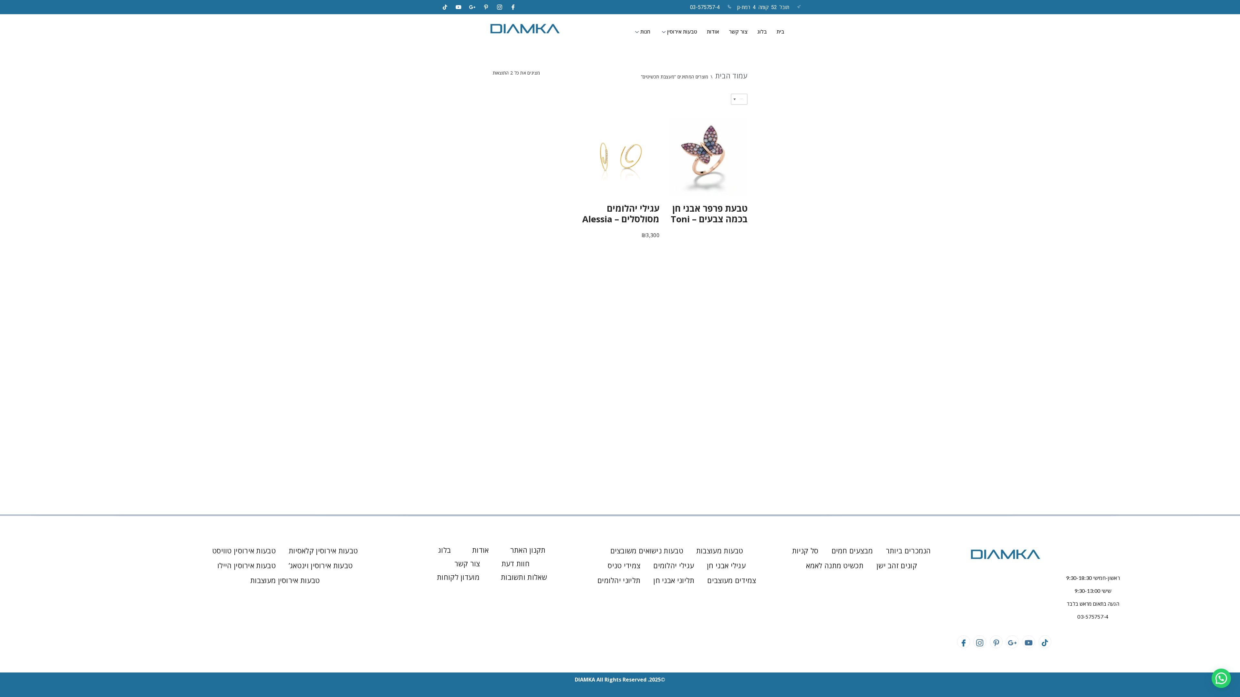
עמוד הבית (731, 75)
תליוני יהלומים (618, 580)
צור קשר (738, 32)
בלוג (762, 32)
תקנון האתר (528, 550)
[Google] (472, 7)
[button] (1221, 678)
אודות (713, 32)
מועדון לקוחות (458, 577)
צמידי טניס (624, 565)
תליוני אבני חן (673, 580)
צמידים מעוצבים (731, 580)
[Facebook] (513, 7)
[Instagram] (499, 7)
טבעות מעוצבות (719, 550)
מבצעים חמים (852, 550)
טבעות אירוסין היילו (246, 565)
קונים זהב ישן (896, 565)
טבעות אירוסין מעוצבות (285, 580)
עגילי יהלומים (673, 565)
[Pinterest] (486, 7)
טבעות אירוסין (682, 32)
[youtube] (458, 7)
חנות (645, 32)
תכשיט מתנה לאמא (834, 565)
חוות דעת (515, 563)
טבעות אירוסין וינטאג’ (321, 565)
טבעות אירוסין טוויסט (244, 550)
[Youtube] (1028, 641)
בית (780, 32)
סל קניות (805, 550)
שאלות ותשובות (524, 577)
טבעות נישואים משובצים (646, 550)
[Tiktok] (445, 7)
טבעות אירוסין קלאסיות (323, 550)
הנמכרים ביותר (908, 550)
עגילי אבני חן (726, 565)
